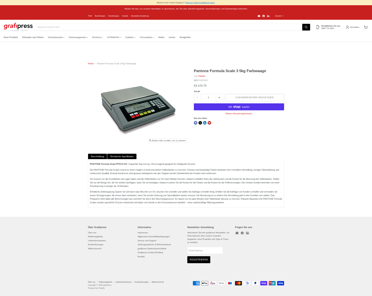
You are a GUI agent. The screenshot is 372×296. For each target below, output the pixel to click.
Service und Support (147, 240)
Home (91, 63)
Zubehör (129, 37)
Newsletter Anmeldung (140, 16)
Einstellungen (113, 16)
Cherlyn (201, 76)
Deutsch (278, 16)
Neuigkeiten (185, 37)
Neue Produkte (11, 37)
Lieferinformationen (97, 240)
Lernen (172, 37)
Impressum (143, 232)
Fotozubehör (146, 37)
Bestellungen (100, 16)
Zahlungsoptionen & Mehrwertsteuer (154, 244)
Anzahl (197, 91)
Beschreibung (97, 156)
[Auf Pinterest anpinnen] (209, 123)
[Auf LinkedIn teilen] (204, 123)
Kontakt (125, 16)
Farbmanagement (78, 37)
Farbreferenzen (55, 37)
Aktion (161, 37)
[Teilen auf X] (200, 123)
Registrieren (199, 259)
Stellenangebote (95, 236)
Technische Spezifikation (122, 156)
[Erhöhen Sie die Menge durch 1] (219, 97)
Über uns (92, 232)
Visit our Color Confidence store (200, 2)
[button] (353, 27)
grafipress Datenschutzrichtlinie (152, 248)
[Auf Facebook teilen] (195, 123)
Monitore (97, 37)
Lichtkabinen (113, 37)
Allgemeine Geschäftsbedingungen (154, 236)
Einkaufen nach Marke (33, 37)
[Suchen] (306, 27)
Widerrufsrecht (94, 248)
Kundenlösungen (95, 244)
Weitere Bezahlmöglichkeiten (239, 113)
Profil (90, 16)
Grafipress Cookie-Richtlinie (150, 252)
